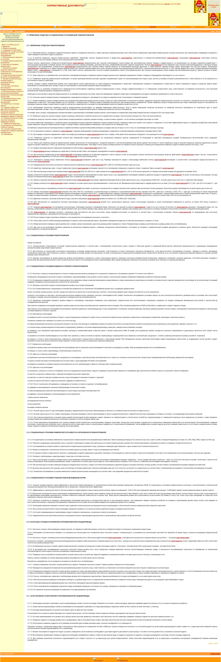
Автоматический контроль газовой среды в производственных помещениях (11, 81)
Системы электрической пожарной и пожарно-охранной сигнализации (12, 130)
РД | (107, 29)
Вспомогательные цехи (12, 98)
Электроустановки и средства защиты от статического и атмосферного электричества (11, 70)
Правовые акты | (118, 29)
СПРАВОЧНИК (75, 27)
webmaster (215, 654)
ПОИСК (207, 27)
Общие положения (9, 48)
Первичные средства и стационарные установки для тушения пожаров (11, 125)
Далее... (213, 31)
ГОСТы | (103, 29)
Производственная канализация (9, 101)
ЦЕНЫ (193, 27)
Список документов (7, 654)
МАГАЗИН (173, 27)
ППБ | (88, 29)
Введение (6, 46)
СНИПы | (97, 29)
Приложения (8, 134)
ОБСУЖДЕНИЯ (106, 27)
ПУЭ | (111, 29)
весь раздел (20, 31)
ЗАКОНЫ (167, 4)
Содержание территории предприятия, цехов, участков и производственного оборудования (12, 52)
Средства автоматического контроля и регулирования (11, 76)
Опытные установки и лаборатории (10, 65)
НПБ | (92, 29)
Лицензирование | (130, 29)
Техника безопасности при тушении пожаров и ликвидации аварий (12, 120)
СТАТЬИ (134, 27)
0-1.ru (60, 27)
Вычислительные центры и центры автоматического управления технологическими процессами (12, 94)
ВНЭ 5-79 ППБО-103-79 (10, 45)
